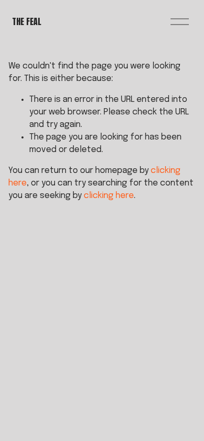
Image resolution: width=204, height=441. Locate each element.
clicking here (109, 195)
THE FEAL (26, 21)
